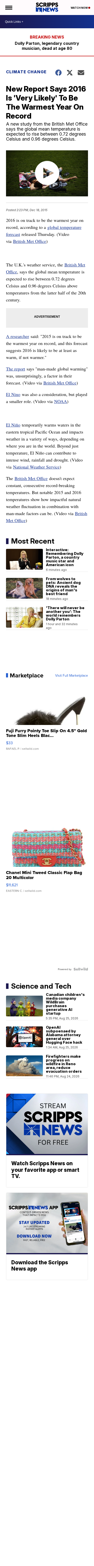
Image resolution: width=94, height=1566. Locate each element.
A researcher (17, 336)
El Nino (13, 394)
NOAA (60, 401)
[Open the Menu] (8, 7)
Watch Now (79, 7)
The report (15, 369)
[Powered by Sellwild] (80, 969)
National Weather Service (36, 467)
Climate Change (26, 71)
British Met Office (29, 241)
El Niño (13, 425)
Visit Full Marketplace (71, 675)
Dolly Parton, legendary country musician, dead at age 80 (47, 46)
